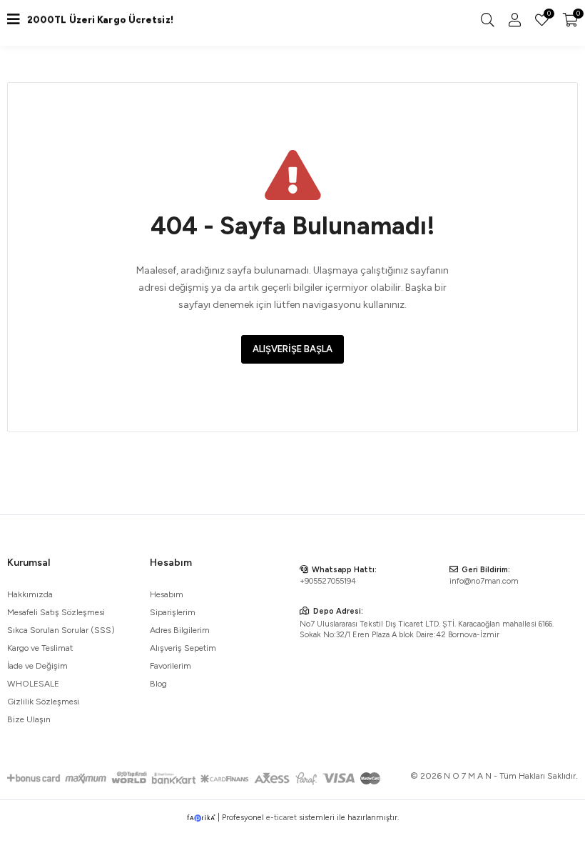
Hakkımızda (30, 594)
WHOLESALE (33, 684)
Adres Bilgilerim (180, 630)
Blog (158, 684)
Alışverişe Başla (292, 349)
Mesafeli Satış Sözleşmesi (56, 612)
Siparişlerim (172, 612)
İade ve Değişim (37, 666)
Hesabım (166, 594)
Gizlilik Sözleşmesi (43, 702)
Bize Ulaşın (29, 719)
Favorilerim (548, 15)
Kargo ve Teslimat (40, 648)
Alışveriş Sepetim (183, 648)
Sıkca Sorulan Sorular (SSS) (61, 630)
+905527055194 (328, 581)
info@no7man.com (484, 581)
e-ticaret (281, 817)
